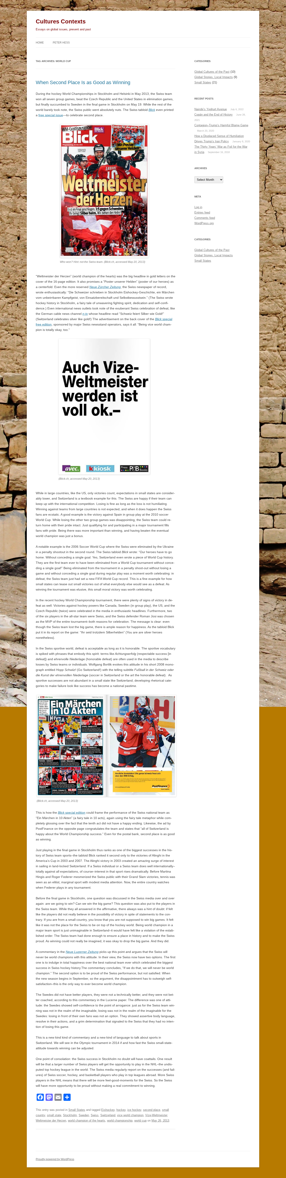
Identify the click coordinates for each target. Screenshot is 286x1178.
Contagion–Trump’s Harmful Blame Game (221, 125)
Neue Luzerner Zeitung (82, 952)
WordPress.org (204, 223)
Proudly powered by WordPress (55, 1159)
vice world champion (130, 1115)
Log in (198, 207)
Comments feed (204, 218)
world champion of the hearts (86, 1120)
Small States (76, 1110)
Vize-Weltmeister (156, 1115)
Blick (152, 110)
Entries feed (202, 212)
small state (54, 1115)
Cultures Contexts (61, 21)
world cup (140, 1120)
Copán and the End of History (213, 114)
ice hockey (134, 1110)
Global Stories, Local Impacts (213, 77)
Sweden (84, 1115)
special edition (71, 812)
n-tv (85, 313)
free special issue (50, 115)
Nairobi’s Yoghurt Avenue (210, 109)
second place (151, 1110)
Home (40, 42)
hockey (121, 1110)
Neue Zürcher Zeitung (105, 287)
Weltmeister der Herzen (51, 1120)
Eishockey (108, 1110)
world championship (119, 1120)
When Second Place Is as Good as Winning (83, 82)
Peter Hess (61, 42)
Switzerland (107, 1115)
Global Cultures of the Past (211, 71)
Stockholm (70, 1115)
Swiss (95, 1115)
